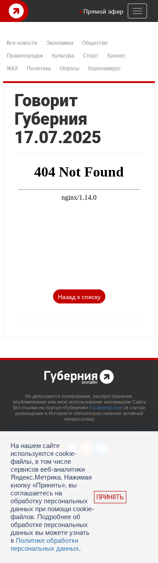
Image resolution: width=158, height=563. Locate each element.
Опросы (69, 68)
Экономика (59, 42)
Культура (63, 55)
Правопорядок (25, 55)
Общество (95, 42)
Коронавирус (104, 68)
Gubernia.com (107, 407)
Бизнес (117, 55)
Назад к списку (79, 296)
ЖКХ (12, 68)
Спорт (91, 55)
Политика (39, 68)
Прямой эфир (103, 11)
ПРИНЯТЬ (110, 497)
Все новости (22, 42)
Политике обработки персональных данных (45, 544)
